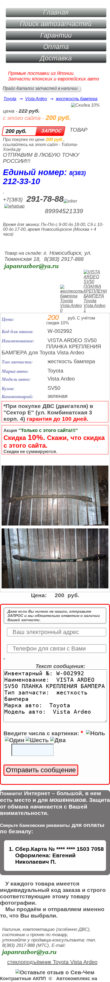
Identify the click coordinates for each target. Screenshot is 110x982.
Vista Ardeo (36, 98)
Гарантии (56, 35)
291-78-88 (45, 199)
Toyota (9, 98)
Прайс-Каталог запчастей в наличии (40, 88)
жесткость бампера (76, 98)
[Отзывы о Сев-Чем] (55, 972)
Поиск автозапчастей (56, 23)
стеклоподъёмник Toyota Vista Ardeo (52, 962)
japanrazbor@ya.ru (31, 265)
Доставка (56, 58)
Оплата (56, 46)
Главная (56, 12)
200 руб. (16, 131)
